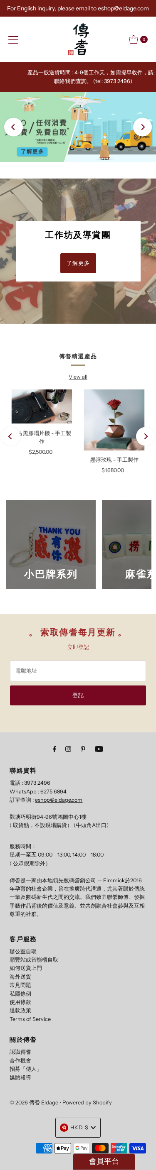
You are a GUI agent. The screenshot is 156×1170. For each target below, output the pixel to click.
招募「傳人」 (26, 1069)
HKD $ (79, 1127)
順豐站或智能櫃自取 (34, 960)
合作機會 (20, 1060)
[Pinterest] (83, 749)
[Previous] (13, 126)
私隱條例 (20, 994)
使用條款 (20, 1002)
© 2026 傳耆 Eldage (34, 1102)
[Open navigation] (13, 39)
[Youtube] (99, 749)
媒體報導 (20, 1078)
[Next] (142, 126)
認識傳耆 (20, 1052)
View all (78, 377)
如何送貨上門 (26, 968)
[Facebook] (54, 749)
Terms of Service (30, 1019)
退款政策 (20, 1010)
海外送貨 (20, 977)
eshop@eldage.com (58, 800)
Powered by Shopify (87, 1102)
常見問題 (20, 985)
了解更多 (78, 263)
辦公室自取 (23, 951)
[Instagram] (68, 749)
